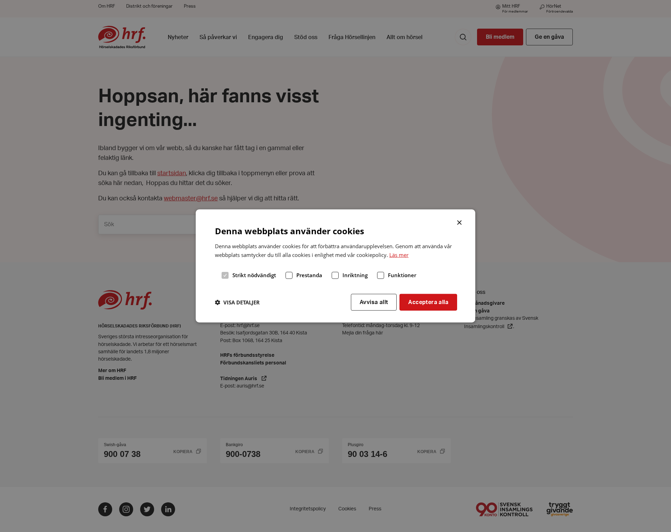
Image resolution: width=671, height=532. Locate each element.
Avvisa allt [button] (374, 302)
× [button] (460, 222)
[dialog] (335, 266)
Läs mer (399, 254)
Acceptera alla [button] (428, 302)
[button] (237, 302)
